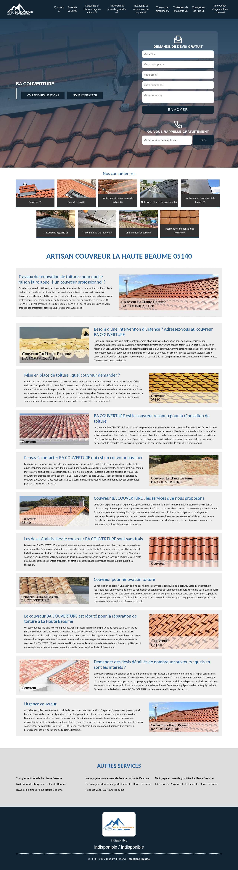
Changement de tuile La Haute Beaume (39, 778)
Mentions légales (139, 859)
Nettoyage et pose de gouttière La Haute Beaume (184, 778)
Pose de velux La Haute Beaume (105, 789)
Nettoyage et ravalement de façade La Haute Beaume (117, 778)
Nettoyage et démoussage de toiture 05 (92, 9)
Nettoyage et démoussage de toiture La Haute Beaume (118, 783)
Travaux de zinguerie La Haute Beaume (39, 789)
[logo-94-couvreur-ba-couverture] (20, 9)
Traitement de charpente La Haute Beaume (41, 783)
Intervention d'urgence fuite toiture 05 (220, 9)
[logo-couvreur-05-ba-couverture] (119, 824)
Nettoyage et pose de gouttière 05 (116, 9)
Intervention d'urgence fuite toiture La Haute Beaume (186, 783)
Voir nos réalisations (43, 95)
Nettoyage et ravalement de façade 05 (141, 9)
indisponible (105, 847)
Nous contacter (85, 95)
